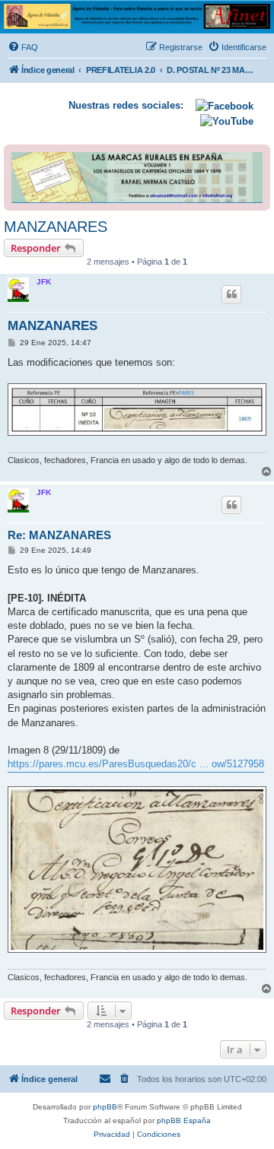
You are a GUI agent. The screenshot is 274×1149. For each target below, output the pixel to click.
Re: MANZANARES (59, 534)
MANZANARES (55, 226)
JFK (44, 282)
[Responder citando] (231, 294)
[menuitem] (23, 47)
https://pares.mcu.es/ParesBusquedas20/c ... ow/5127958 (136, 764)
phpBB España (184, 1120)
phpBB (105, 1107)
